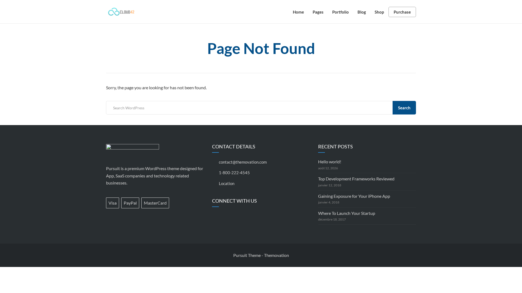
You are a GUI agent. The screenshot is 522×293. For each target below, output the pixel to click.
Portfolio (340, 11)
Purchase (402, 11)
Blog (362, 11)
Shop (379, 11)
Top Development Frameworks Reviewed (356, 178)
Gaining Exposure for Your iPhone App (354, 196)
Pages (318, 11)
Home (298, 11)
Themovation (276, 255)
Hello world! (329, 161)
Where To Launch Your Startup (346, 213)
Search (404, 107)
